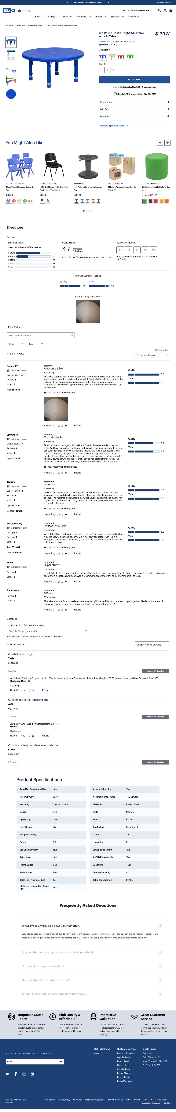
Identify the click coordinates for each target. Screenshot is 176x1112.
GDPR (128, 1100)
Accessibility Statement (151, 1103)
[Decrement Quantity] (102, 70)
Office (37, 17)
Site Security (50, 1100)
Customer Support (164, 2)
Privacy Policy (64, 1100)
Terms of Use (148, 1100)
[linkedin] (32, 1074)
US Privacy (77, 1100)
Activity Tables (20, 26)
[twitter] (7, 1074)
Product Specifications (112, 126)
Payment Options (124, 1061)
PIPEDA (137, 1100)
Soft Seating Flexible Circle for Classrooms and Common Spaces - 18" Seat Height (156, 187)
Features (104, 117)
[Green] (130, 56)
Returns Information (125, 1077)
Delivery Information (126, 1053)
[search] (159, 10)
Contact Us (147, 1053)
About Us (98, 1053)
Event (65, 17)
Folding (51, 17)
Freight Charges (124, 1073)
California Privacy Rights (94, 1100)
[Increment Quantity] (113, 70)
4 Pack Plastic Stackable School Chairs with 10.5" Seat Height (20, 187)
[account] (165, 10)
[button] (11, 42)
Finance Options (124, 1065)
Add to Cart (134, 79)
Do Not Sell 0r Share (115, 1100)
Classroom (115, 17)
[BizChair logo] (17, 10)
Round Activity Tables (35, 26)
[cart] (171, 12)
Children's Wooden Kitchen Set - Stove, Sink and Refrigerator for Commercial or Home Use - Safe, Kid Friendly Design (122, 187)
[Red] (121, 56)
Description (106, 102)
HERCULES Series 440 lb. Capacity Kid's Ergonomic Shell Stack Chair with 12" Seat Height (54, 187)
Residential (133, 17)
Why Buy (104, 109)
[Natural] (112, 56)
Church (98, 17)
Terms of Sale (162, 1100)
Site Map (167, 1103)
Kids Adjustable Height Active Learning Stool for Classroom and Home (88, 187)
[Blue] (103, 56)
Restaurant (81, 17)
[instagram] (24, 1074)
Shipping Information (126, 1069)
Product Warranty (124, 1081)
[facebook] (16, 1074)
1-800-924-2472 (145, 10)
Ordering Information (126, 1057)
